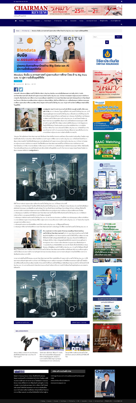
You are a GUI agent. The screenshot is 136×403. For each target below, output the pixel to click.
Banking (21, 20)
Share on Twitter (21, 89)
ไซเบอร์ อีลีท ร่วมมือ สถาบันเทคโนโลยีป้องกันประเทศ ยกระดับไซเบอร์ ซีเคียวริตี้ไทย (77, 354)
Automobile (73, 20)
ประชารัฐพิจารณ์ (115, 20)
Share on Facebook (16, 89)
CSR (66, 20)
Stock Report (47, 20)
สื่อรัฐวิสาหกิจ (104, 20)
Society (81, 20)
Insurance (29, 20)
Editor (28, 84)
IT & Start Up (58, 20)
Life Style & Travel (91, 20)
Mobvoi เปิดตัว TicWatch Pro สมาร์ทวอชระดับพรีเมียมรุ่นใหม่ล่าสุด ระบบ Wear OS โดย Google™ (26, 354)
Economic (37, 20)
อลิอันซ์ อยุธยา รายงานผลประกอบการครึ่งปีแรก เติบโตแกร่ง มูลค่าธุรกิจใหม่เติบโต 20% (81, 322)
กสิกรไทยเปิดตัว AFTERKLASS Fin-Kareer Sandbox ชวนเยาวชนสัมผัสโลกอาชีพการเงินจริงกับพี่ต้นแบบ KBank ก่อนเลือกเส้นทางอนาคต (107, 250)
